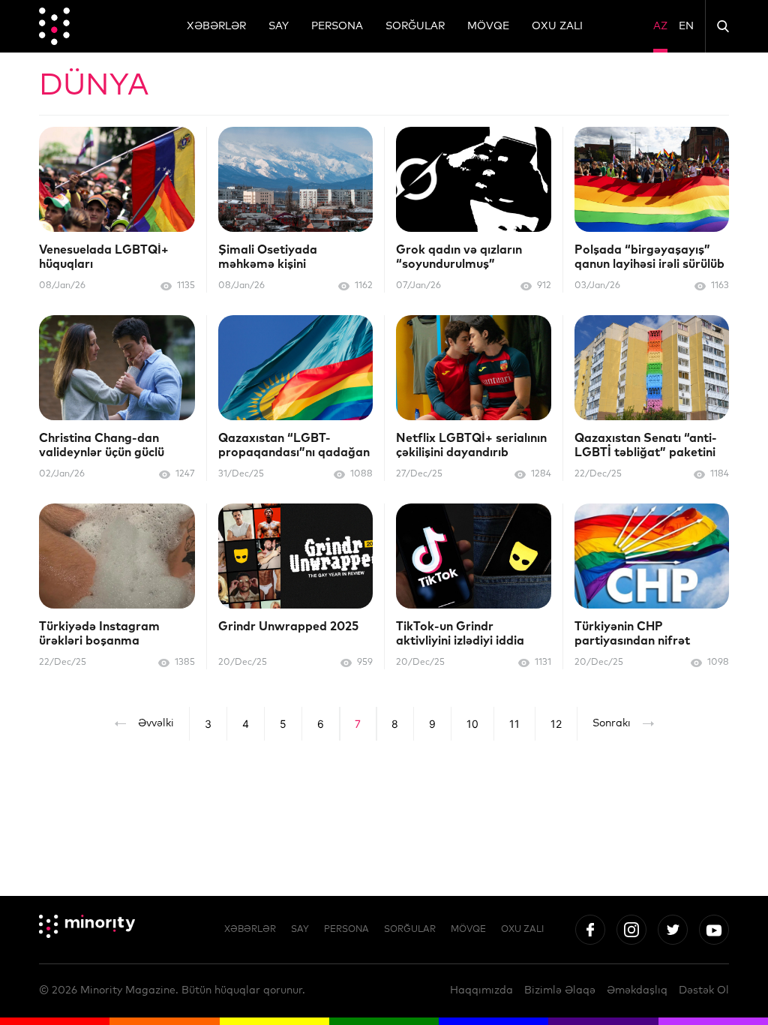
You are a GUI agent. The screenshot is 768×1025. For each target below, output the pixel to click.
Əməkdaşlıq (637, 990)
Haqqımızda (481, 990)
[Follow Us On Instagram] (631, 930)
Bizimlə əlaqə (560, 990)
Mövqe (488, 26)
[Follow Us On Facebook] (590, 930)
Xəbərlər (216, 26)
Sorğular (415, 26)
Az (660, 26)
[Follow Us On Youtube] (714, 930)
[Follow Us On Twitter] (673, 930)
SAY (278, 26)
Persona (337, 26)
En (686, 26)
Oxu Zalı (557, 26)
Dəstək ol (704, 990)
